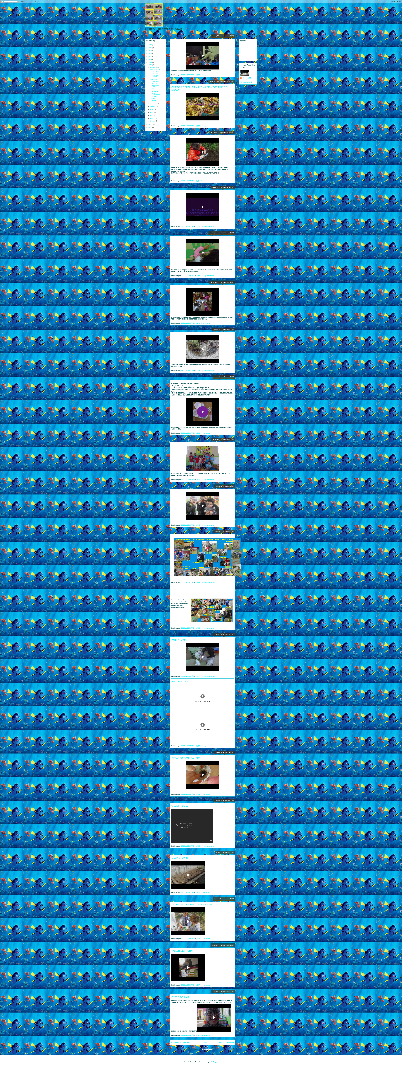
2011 (150, 124)
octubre (153, 106)
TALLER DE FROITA (182, 951)
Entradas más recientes (180, 1042)
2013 (150, 62)
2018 (150, 48)
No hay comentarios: (208, 75)
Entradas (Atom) (207, 1049)
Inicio (205, 1042)
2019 (150, 45)
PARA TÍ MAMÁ (179, 640)
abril (152, 115)
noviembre (154, 104)
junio (152, 109)
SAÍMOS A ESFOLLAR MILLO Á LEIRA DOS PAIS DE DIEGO (154, 84)
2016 (150, 53)
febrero (153, 121)
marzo (152, 118)
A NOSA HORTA (179, 858)
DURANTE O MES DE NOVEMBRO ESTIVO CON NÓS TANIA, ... (155, 96)
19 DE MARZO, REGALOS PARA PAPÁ (192, 904)
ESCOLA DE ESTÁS (247, 78)
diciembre (153, 67)
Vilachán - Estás (179, 806)
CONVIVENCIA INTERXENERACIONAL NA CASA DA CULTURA (155, 73)
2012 (150, 65)
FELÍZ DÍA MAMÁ (180, 681)
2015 (150, 56)
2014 (150, 59)
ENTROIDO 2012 (180, 997)
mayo (152, 112)
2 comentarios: (206, 1035)
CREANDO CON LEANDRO (186, 758)
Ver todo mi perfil (246, 82)
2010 (150, 127)
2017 (150, 50)
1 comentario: (206, 323)
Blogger (215, 1062)
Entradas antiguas (226, 1042)
